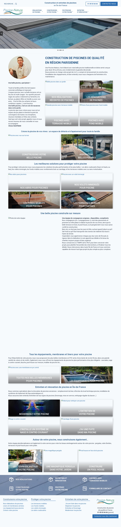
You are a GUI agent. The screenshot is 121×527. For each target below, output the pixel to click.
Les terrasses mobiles (39, 503)
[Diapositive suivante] (119, 33)
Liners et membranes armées (13, 506)
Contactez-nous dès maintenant (105, 516)
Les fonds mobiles (37, 506)
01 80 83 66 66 (92, 4)
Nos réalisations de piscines (13, 503)
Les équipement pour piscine (13, 508)
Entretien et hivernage (73, 508)
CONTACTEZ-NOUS (109, 4)
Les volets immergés (38, 508)
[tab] (57, 50)
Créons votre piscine (10, 510)
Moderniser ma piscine (73, 510)
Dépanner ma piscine (72, 506)
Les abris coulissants (38, 510)
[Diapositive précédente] (1, 33)
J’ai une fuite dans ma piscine (75, 503)
